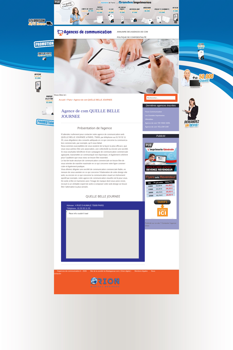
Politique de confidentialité (131, 37)
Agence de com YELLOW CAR (157, 127)
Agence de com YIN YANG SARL (157, 123)
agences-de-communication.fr (69, 271)
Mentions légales (141, 271)
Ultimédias (149, 119)
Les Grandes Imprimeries (155, 115)
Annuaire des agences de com (132, 32)
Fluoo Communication (153, 112)
